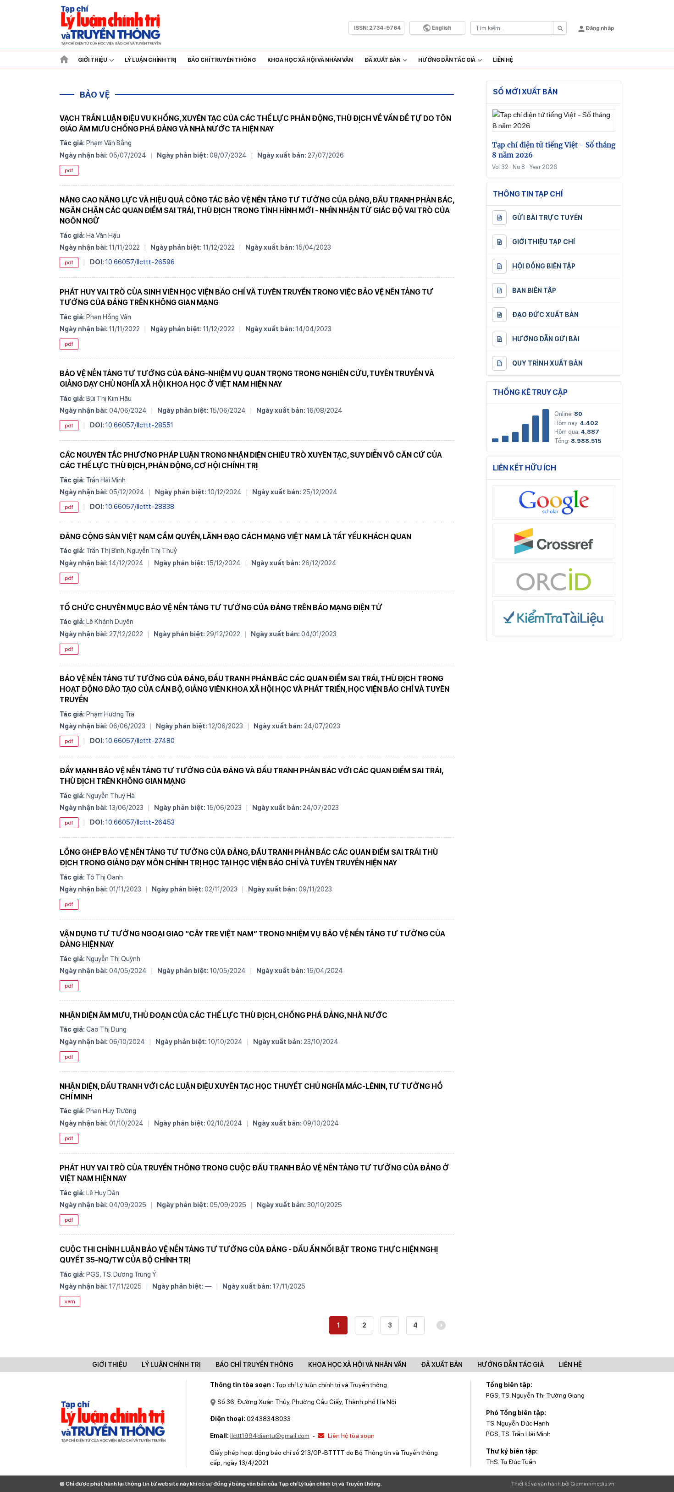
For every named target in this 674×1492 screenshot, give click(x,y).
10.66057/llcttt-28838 (139, 506)
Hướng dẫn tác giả (446, 60)
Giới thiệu (92, 60)
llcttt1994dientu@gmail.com (269, 1435)
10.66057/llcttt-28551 (139, 425)
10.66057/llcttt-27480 (140, 740)
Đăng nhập (599, 28)
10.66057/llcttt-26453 (140, 822)
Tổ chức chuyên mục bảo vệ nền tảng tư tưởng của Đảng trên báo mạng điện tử (221, 607)
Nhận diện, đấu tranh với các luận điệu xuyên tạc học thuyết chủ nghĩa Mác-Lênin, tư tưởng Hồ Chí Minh (251, 1091)
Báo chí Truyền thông (222, 60)
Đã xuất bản (383, 60)
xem (70, 1301)
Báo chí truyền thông (254, 1364)
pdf (69, 170)
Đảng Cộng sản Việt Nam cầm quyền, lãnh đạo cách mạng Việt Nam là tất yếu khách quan (235, 536)
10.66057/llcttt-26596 (140, 262)
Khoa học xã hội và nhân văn (310, 60)
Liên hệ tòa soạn (350, 1435)
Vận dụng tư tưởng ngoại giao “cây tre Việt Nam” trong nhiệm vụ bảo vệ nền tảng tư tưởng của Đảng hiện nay (252, 939)
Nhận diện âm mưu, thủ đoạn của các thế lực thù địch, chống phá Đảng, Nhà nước (223, 1015)
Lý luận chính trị (150, 60)
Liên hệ (503, 60)
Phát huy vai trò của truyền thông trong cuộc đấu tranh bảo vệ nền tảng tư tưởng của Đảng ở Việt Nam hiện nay (254, 1173)
